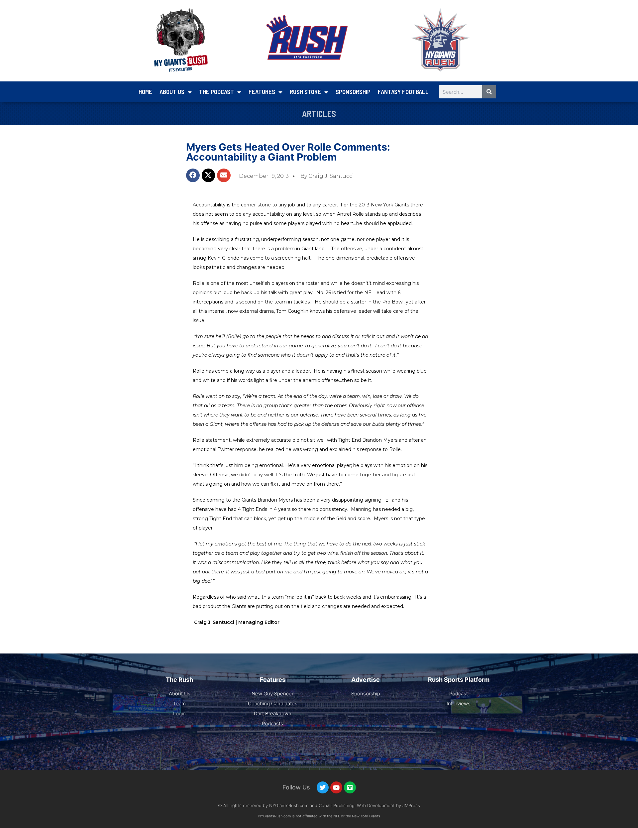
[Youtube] (336, 787)
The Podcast (216, 91)
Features (262, 91)
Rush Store (305, 91)
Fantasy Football (403, 91)
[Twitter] (323, 787)
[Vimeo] (350, 787)
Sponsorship (353, 91)
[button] (193, 175)
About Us (172, 91)
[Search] (489, 91)
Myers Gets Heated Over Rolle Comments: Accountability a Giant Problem (288, 152)
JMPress (411, 805)
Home (145, 91)
